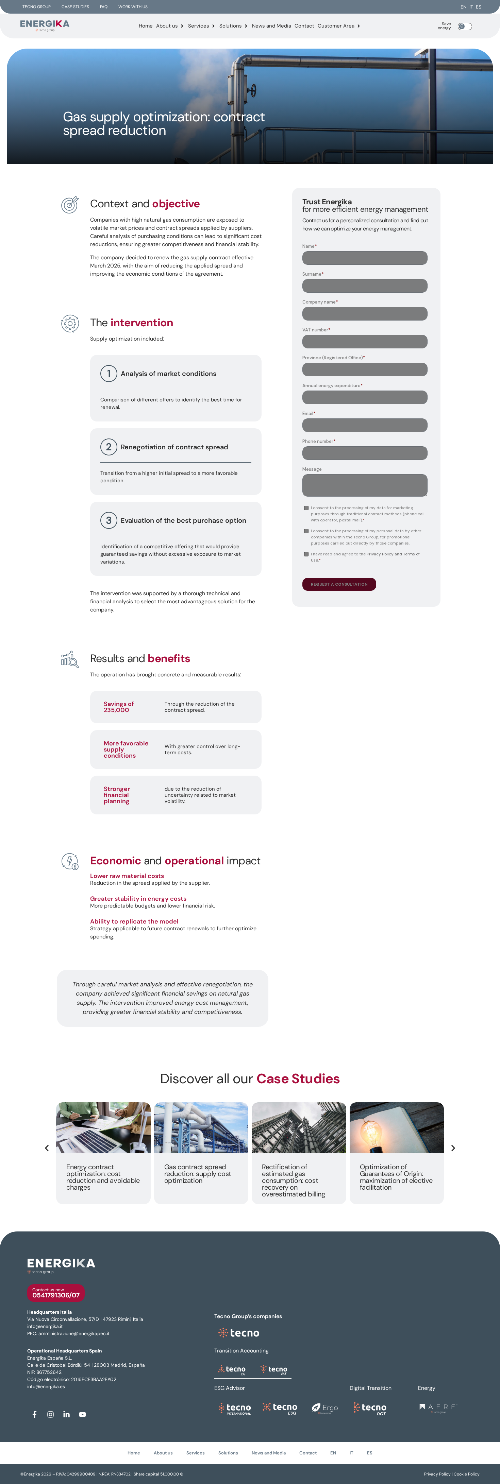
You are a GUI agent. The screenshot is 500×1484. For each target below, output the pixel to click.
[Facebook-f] (34, 1414)
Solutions (228, 1453)
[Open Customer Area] (358, 26)
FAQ (103, 7)
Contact (308, 1453)
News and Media (269, 1453)
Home (134, 1453)
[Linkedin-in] (66, 1414)
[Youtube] (82, 1414)
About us (163, 1453)
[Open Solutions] (246, 26)
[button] (47, 1148)
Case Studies (75, 7)
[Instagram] (50, 1414)
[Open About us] (182, 26)
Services (195, 1453)
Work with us (133, 7)
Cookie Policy (466, 1474)
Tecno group (36, 7)
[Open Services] (213, 26)
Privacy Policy (438, 1474)
